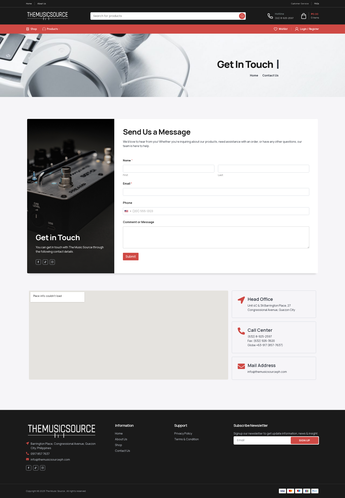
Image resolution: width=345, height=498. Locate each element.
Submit (131, 256)
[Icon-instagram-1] (52, 262)
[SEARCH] (242, 16)
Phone (127, 203)
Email (127, 183)
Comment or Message (138, 222)
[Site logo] (47, 16)
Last (220, 174)
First (125, 174)
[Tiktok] (45, 262)
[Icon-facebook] (38, 262)
